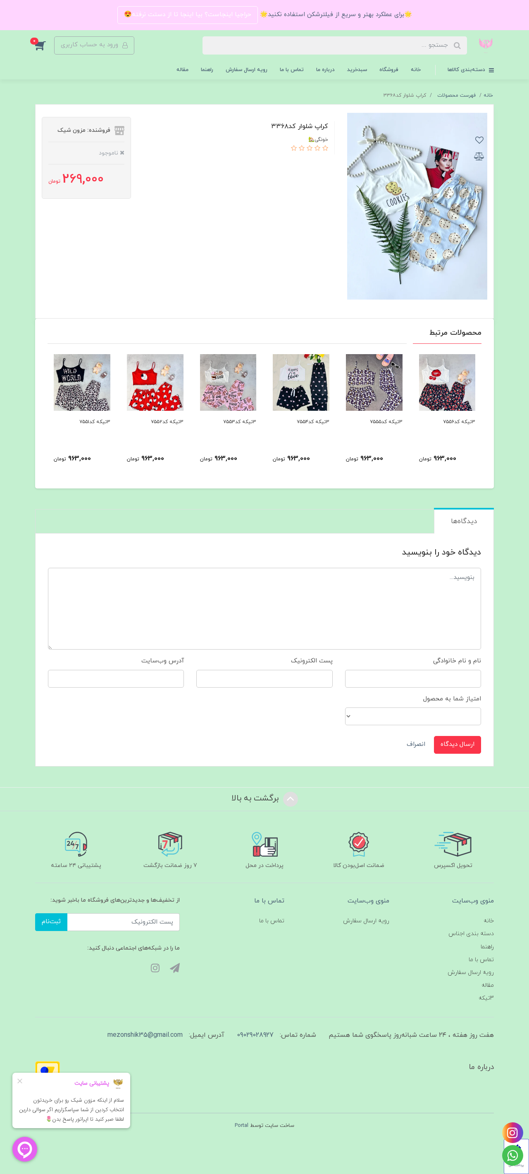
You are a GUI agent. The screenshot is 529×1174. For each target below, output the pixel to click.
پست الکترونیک (312, 661)
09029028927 (255, 1035)
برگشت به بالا (256, 798)
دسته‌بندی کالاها (467, 70)
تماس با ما (292, 70)
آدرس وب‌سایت (162, 661)
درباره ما (325, 70)
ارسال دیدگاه (457, 744)
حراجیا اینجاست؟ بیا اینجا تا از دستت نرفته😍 (187, 14)
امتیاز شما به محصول (452, 699)
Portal (241, 1125)
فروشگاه (388, 70)
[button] (44, 45)
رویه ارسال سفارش (246, 70)
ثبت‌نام (51, 921)
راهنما (207, 70)
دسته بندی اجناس (471, 934)
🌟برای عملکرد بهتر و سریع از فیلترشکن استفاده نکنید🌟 (335, 14)
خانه (416, 70)
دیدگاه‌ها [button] (464, 521)
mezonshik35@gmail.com (145, 1035)
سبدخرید (357, 70)
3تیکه (486, 998)
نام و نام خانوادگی (457, 661)
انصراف (416, 744)
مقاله (182, 70)
